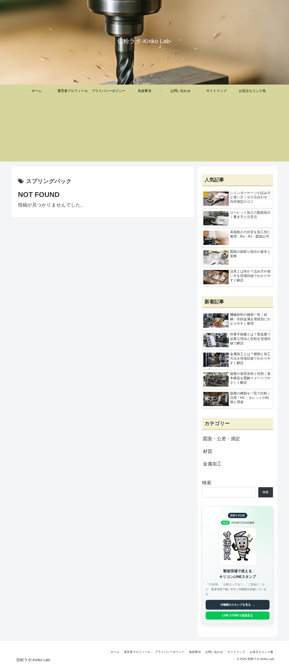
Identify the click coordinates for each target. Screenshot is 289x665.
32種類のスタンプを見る (237, 604)
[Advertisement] (144, 131)
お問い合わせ (214, 652)
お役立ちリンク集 (261, 652)
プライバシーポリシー (169, 652)
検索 (206, 482)
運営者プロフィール (137, 652)
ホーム (114, 652)
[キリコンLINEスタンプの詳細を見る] (238, 546)
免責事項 (195, 652)
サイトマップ (236, 652)
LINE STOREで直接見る (237, 615)
